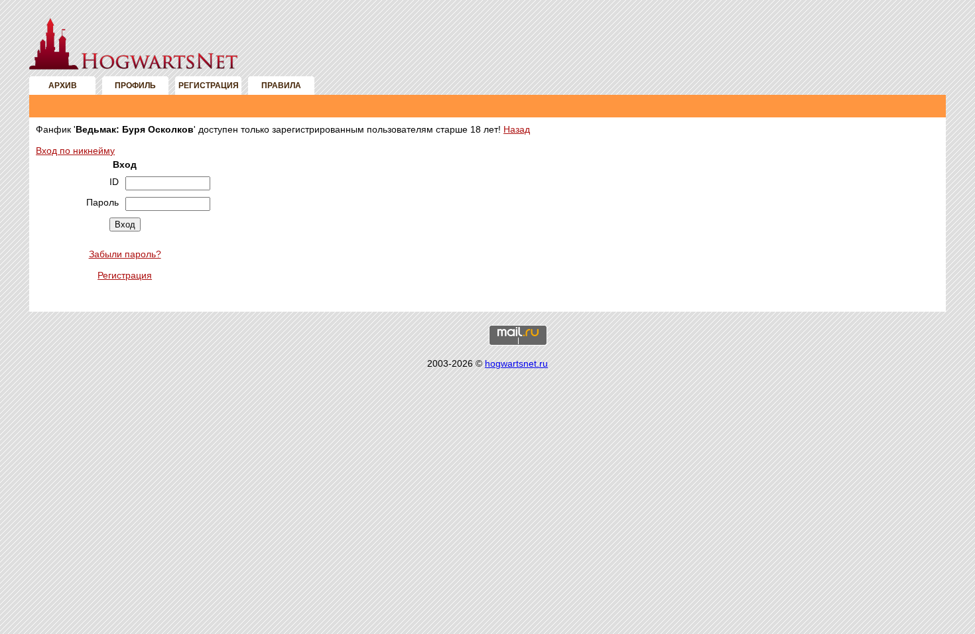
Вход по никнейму (75, 150)
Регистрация (125, 275)
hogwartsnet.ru (516, 363)
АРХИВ (62, 85)
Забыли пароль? (125, 254)
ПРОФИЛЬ (135, 85)
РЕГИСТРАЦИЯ (208, 85)
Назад (516, 129)
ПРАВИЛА (281, 85)
